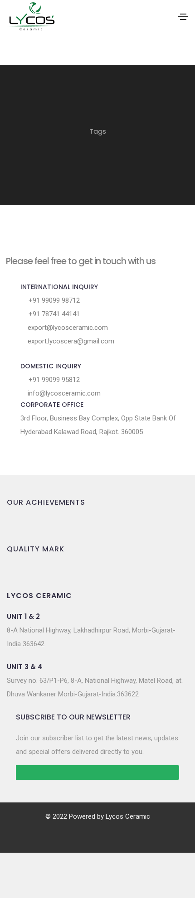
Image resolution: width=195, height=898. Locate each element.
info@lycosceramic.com (63, 393)
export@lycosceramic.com (67, 327)
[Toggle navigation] (183, 17)
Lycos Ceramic (128, 816)
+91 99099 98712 (53, 300)
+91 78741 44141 (53, 314)
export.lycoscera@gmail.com (70, 341)
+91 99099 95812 (53, 380)
